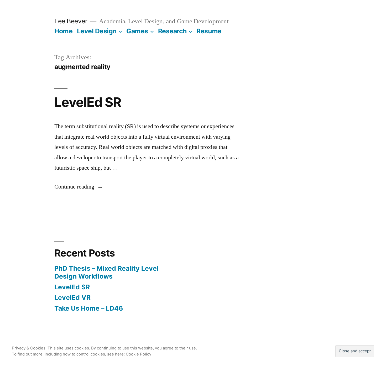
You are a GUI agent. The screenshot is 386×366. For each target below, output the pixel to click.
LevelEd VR (72, 297)
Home (63, 31)
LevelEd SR (87, 102)
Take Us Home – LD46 (88, 308)
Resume (208, 31)
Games (137, 31)
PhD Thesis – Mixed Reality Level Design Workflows (106, 272)
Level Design (97, 31)
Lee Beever (70, 21)
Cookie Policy (138, 354)
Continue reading (78, 186)
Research (172, 31)
